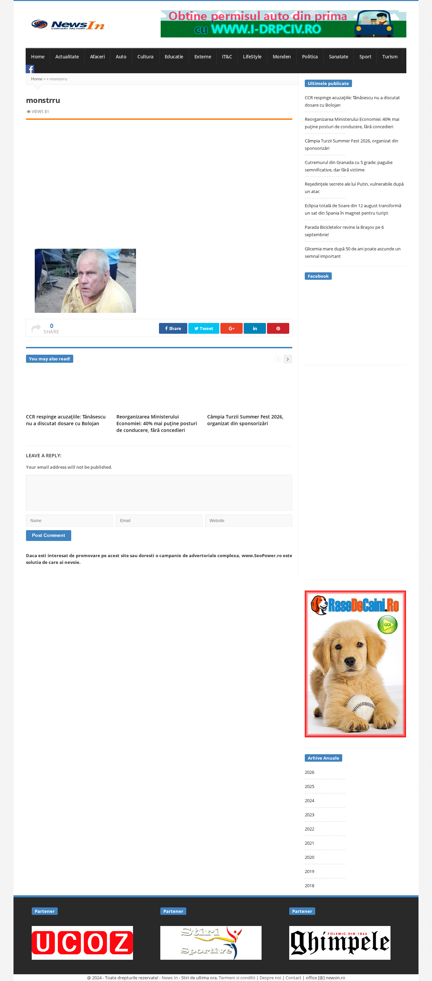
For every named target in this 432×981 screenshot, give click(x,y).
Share (174, 328)
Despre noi (270, 978)
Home (37, 57)
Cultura (145, 57)
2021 (309, 843)
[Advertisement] (159, 177)
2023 (309, 815)
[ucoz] (82, 942)
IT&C (227, 57)
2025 (309, 786)
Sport (365, 57)
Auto (121, 57)
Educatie (174, 57)
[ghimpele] (339, 942)
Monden (282, 57)
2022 (309, 829)
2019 (309, 871)
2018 (309, 885)
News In (170, 978)
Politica (310, 57)
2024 (309, 800)
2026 (309, 772)
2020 (309, 857)
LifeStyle (252, 57)
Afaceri (97, 57)
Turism (389, 57)
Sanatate (338, 57)
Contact (293, 978)
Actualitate (67, 57)
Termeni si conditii (237, 978)
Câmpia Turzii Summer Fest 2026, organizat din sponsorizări (245, 420)
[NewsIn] (68, 24)
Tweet (206, 328)
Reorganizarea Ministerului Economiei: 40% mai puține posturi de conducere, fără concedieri (156, 423)
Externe (202, 57)
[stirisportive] (211, 942)
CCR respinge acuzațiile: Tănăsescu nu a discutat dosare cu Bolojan (66, 420)
